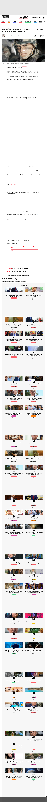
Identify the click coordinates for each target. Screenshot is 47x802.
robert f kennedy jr (34, 446)
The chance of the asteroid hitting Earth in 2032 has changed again (33, 777)
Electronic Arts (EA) (30, 70)
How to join (9, 268)
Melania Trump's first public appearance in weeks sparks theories (14, 384)
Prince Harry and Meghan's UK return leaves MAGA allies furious (33, 414)
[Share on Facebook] (40, 36)
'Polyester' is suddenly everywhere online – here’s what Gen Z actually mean (34, 622)
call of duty (34, 653)
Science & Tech (28, 21)
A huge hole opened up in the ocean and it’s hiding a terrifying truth (14, 651)
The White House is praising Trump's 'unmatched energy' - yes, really (33, 503)
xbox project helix (14, 327)
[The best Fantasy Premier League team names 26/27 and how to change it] (14, 615)
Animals (14, 749)
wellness (33, 697)
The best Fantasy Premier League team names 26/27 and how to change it (14, 622)
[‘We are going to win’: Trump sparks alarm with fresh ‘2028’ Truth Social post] (34, 674)
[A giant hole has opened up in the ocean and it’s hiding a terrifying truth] (14, 645)
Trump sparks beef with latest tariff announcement (14, 636)
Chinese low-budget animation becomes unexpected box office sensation (33, 636)
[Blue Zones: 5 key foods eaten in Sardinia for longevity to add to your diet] (34, 689)
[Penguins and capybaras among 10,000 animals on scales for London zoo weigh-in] (14, 737)
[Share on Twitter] (42, 36)
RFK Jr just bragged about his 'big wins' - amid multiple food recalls (33, 443)
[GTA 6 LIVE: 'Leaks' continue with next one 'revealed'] (34, 290)
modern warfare (13, 461)
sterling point (34, 764)
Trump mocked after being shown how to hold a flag (14, 355)
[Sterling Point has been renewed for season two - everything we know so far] (34, 756)
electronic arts (7, 281)
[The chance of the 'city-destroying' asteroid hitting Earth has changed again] (34, 771)
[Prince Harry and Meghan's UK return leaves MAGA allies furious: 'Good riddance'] (34, 408)
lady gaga (14, 764)
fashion (14, 779)
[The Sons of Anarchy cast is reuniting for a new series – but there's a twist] (14, 527)
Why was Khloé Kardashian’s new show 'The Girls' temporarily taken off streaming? (14, 443)
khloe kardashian (14, 446)
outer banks (14, 416)
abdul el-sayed (33, 386)
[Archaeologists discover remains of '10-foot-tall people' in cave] (14, 674)
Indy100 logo (23, 17)
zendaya (33, 579)
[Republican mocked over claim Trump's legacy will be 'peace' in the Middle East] (34, 393)
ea (3, 281)
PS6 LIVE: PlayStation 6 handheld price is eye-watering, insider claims (33, 355)
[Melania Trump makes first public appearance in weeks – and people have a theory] (14, 378)
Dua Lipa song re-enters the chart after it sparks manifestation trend (34, 592)
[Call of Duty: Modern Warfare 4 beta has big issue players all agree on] (14, 453)
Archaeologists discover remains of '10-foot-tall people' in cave (13, 681)
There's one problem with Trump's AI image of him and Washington (33, 710)
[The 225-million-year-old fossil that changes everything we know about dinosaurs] (14, 586)
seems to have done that (12, 74)
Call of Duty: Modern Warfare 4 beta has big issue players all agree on (13, 459)
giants (14, 682)
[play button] (23, 50)
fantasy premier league (14, 623)
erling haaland (14, 520)
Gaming (14, 21)
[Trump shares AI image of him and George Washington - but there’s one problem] (34, 704)
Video (35, 21)
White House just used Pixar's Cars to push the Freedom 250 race (14, 296)
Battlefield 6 (24, 66)
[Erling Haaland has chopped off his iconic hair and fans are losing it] (14, 512)
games (12, 281)
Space (34, 779)
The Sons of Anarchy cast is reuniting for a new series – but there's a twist (14, 533)
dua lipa (33, 594)
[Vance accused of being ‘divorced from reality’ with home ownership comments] (14, 497)
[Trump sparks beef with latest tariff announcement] (14, 630)
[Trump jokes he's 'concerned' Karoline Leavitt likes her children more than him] (34, 319)
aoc (33, 749)
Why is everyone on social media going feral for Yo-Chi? (14, 695)
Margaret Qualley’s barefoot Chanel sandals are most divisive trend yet (14, 777)
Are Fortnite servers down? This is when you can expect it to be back (14, 710)
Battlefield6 (13, 184)
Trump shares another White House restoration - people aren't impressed (34, 563)
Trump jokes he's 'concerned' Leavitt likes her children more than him (34, 325)
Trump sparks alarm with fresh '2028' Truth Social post (34, 681)
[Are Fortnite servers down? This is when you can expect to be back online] (14, 704)
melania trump (14, 386)
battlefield (23, 281)
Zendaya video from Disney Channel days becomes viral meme (34, 577)
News (9, 21)
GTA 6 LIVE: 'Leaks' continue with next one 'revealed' (34, 296)
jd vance (13, 505)
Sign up (8, 271)
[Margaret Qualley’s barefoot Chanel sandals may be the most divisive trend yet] (14, 771)
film (33, 638)
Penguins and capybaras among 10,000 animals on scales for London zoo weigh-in (14, 746)
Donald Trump (33, 505)
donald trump (33, 327)
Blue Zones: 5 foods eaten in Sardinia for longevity (33, 695)
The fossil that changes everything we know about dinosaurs (14, 592)
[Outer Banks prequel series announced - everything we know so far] (14, 408)
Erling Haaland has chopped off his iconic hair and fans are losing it (14, 518)
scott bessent (14, 401)
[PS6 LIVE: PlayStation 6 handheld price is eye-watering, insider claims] (34, 349)
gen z (34, 623)
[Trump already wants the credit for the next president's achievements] (14, 334)
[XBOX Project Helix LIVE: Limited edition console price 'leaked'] (14, 319)
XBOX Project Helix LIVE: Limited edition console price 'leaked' (14, 325)
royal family (34, 416)
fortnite (14, 712)
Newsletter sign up (37, 17)
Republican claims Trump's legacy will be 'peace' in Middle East (33, 399)
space (34, 535)
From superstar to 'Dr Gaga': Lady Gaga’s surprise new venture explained (14, 762)
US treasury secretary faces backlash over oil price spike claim (14, 399)
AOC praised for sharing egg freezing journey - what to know (34, 740)
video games (17, 281)
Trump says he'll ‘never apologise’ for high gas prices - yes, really (14, 563)
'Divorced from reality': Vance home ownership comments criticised (14, 503)
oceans (14, 653)
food (14, 697)
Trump (20, 21)
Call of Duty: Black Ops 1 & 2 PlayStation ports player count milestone (33, 651)
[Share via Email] (44, 36)
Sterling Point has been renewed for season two (33, 762)
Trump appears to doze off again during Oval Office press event (33, 340)
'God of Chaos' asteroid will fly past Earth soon (34, 533)
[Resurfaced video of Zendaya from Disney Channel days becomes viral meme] (34, 571)
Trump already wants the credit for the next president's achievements (13, 340)
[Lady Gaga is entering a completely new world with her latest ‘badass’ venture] (14, 756)
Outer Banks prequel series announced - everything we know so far (13, 414)
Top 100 (3, 21)
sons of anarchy (13, 535)
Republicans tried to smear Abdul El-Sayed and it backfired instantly (33, 384)
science (14, 594)
